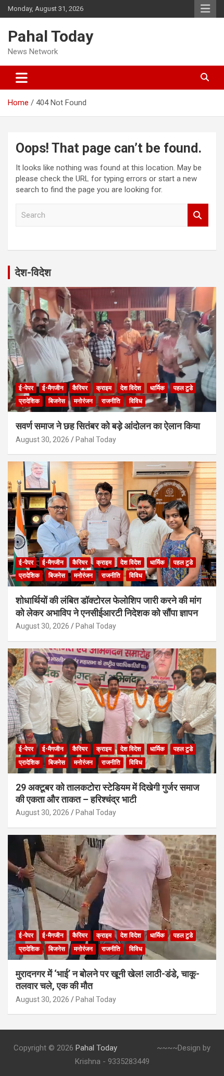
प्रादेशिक (29, 401)
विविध (135, 401)
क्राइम (103, 388)
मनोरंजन (83, 401)
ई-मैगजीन (53, 388)
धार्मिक (157, 388)
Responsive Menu (205, 9)
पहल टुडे (183, 388)
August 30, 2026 (42, 439)
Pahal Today (50, 36)
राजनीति (111, 401)
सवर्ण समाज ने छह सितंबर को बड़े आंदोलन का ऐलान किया (108, 425)
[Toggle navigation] (21, 78)
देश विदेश (130, 388)
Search (198, 215)
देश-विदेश (33, 272)
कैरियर (80, 388)
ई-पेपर (26, 388)
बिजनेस (56, 401)
